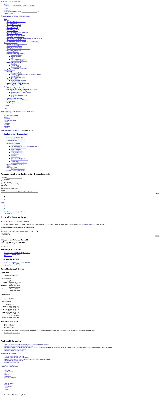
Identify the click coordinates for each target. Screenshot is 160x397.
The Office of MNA (12, 28)
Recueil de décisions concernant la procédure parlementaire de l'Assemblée (24, 359)
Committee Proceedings (14, 62)
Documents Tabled (16, 56)
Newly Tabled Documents (17, 169)
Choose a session (5, 230)
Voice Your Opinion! (9, 70)
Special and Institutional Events (19, 95)
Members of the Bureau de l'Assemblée (17, 32)
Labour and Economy (16, 152)
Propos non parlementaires (14, 50)
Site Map (6, 374)
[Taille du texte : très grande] (6, 198)
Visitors (6, 117)
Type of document (5, 179)
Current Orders (15, 65)
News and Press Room (10, 120)
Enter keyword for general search (13, 11)
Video (5, 86)
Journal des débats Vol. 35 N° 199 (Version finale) (17, 262)
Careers (6, 8)
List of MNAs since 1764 (14, 25)
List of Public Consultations (18, 82)
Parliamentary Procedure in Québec (13, 360)
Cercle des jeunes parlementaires (15, 37)
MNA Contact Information (14, 26)
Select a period (4, 185)
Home (5, 19)
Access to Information (10, 377)
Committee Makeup (12, 31)
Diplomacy (7, 126)
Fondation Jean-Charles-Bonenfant (16, 40)
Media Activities (15, 94)
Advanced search (8, 13)
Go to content (4, 1)
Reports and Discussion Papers (19, 68)
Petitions (9, 71)
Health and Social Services (18, 158)
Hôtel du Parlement (89, 224)
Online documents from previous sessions (15, 349)
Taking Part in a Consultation (18, 80)
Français (6, 389)
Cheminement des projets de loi (19, 59)
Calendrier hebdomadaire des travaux (17, 44)
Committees (14, 64)
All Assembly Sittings (16, 55)
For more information (6, 112)
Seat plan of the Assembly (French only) (14, 212)
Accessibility (7, 376)
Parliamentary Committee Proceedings (21, 92)
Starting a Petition (15, 76)
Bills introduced (8, 256)
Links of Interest (8, 371)
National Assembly (16, 149)
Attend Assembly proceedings (12, 333)
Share (2, 202)
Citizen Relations (15, 157)
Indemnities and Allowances (14, 34)
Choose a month (5, 233)
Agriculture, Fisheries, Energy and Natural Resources (25, 146)
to (20, 187)
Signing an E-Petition (16, 73)
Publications (7, 123)
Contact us (7, 10)
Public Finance (14, 154)
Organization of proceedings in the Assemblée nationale (18, 346)
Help (5, 373)
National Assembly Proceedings (19, 91)
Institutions (13, 155)
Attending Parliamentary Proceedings (14, 350)
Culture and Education (16, 151)
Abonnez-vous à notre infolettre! (9, 366)
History (6, 127)
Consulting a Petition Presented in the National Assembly (26, 74)
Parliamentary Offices (13, 29)
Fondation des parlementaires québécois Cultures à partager (22, 41)
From (2, 187)
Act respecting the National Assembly (14, 356)
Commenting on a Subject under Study (18, 83)
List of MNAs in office (13, 23)
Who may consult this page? (8, 365)
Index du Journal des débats (14, 47)
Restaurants (7, 118)
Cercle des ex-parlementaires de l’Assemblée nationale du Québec (24, 38)
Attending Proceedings (13, 52)
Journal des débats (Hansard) (14, 46)
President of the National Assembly (16, 22)
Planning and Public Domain (18, 148)
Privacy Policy (8, 386)
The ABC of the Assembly (11, 115)
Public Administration (16, 145)
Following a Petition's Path (18, 77)
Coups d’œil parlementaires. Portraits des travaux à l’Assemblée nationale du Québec (26, 344)
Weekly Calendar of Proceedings (16, 170)
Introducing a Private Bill (14, 85)
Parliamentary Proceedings (11, 43)
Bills (12, 58)
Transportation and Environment (19, 160)
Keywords (3, 177)
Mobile (6, 387)
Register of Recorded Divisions (19, 61)
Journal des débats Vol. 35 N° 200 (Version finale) (17, 253)
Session (3, 190)
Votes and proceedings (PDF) (12, 254)
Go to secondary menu (14, 1)
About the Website (9, 383)
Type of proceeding (6, 182)
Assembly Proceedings (13, 140)
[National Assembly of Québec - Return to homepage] (15, 16)
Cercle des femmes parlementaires (16, 35)
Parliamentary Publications (11, 347)
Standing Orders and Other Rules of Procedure (16, 357)
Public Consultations (13, 79)
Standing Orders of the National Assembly (18, 49)
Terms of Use (7, 384)
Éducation (6, 124)
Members (6, 20)
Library (6, 121)
